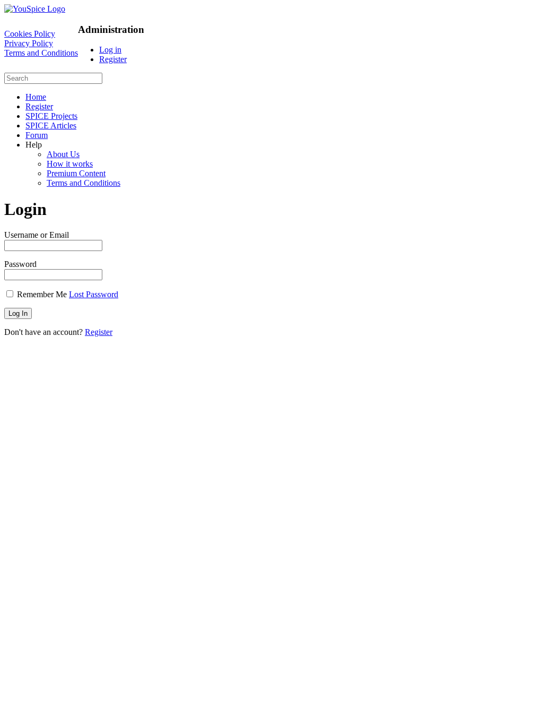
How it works (70, 163)
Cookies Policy (29, 33)
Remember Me (42, 294)
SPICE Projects (51, 115)
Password (20, 264)
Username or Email (36, 234)
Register (113, 59)
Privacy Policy (28, 43)
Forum (36, 135)
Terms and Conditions (41, 52)
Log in (110, 49)
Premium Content (76, 173)
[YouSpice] (34, 8)
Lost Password (93, 294)
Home (35, 96)
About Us (63, 154)
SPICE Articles (50, 125)
